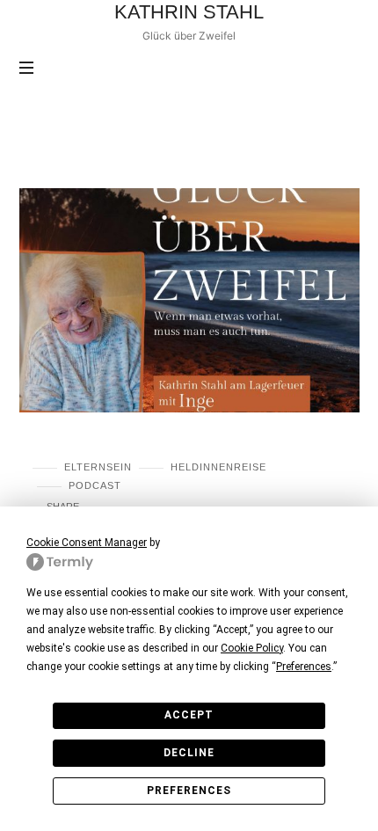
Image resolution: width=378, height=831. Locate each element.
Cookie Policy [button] (252, 648)
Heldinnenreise (218, 467)
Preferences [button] (303, 666)
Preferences (189, 790)
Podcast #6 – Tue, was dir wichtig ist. (169, 443)
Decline (189, 753)
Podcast (95, 485)
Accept (189, 715)
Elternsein (98, 467)
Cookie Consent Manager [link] (86, 542)
